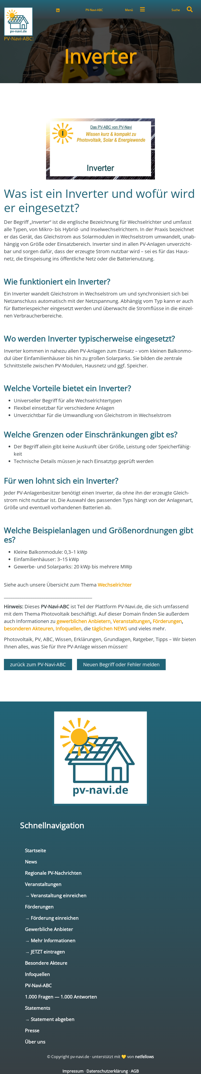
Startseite (35, 850)
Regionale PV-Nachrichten (53, 873)
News (31, 861)
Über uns (35, 1041)
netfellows (144, 1056)
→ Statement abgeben (50, 1019)
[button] (190, 9)
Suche (176, 10)
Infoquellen (37, 974)
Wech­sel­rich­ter (115, 584)
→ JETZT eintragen (45, 951)
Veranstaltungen (43, 884)
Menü (129, 10)
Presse (32, 1030)
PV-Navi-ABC (94, 10)
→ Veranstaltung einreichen (56, 895)
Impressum (73, 1071)
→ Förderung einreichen (52, 918)
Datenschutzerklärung (107, 1071)
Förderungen (39, 906)
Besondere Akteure (46, 963)
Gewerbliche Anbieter (49, 929)
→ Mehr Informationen (50, 940)
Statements (37, 1008)
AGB (135, 1071)
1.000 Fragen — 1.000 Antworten (61, 996)
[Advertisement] (100, 98)
